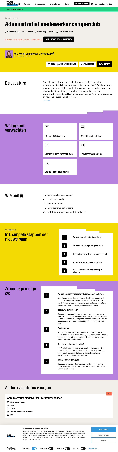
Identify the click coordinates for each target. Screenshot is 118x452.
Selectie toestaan (103, 435)
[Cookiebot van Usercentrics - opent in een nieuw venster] (11, 448)
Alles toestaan (103, 429)
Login (111, 4)
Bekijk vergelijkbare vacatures (59, 39)
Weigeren (104, 440)
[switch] (50, 448)
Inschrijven (101, 4)
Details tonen (93, 448)
